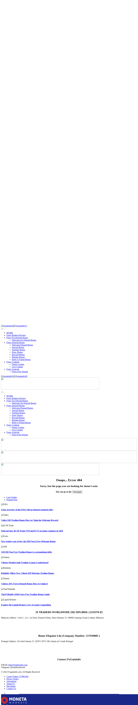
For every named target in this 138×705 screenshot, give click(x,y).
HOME (9, 333)
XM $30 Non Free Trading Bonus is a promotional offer (26, 552)
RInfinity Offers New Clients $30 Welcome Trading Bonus (27, 573)
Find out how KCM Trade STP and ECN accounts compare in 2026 (32, 531)
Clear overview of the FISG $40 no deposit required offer (27, 510)
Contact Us (11, 688)
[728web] (69, 462)
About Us (10, 684)
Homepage (77, 492)
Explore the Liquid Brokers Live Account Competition (26, 605)
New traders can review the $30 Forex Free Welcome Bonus (28, 541)
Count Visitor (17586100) (17, 676)
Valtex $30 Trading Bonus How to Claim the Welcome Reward (29, 520)
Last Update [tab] (11, 497)
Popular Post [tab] (11, 500)
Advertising (11, 681)
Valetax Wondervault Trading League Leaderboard (24, 562)
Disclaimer (11, 686)
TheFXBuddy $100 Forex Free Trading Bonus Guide (25, 594)
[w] (69, 449)
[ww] (50, 389)
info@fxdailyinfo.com (17, 665)
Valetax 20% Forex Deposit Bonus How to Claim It (24, 584)
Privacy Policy (12, 679)
